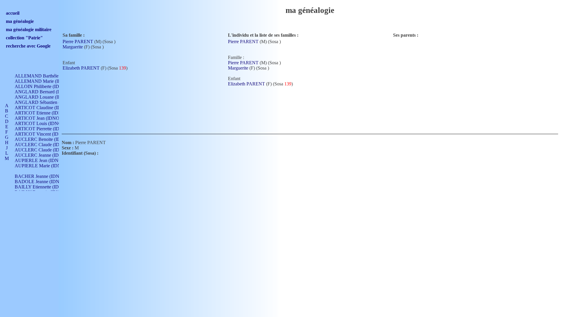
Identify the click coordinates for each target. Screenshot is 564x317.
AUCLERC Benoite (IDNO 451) (46, 139)
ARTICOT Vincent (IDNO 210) (45, 133)
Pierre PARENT (78, 41)
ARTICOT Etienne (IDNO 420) (45, 112)
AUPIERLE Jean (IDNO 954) (43, 160)
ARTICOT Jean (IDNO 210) (42, 118)
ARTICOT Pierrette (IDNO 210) (45, 128)
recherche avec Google (28, 45)
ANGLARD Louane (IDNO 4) (44, 97)
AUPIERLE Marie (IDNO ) (41, 165)
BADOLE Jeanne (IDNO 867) (44, 181)
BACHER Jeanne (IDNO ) (40, 176)
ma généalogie (20, 21)
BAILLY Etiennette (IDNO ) (41, 186)
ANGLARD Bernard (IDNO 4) (44, 91)
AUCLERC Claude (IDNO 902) (45, 144)
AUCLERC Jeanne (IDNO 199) (45, 155)
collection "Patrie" (24, 37)
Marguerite (73, 46)
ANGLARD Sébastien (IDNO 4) (46, 102)
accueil (12, 13)
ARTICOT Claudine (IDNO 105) (46, 107)
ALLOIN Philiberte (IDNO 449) (45, 86)
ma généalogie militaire (28, 29)
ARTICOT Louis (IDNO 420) (43, 123)
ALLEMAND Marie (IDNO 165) (46, 81)
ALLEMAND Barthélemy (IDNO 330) (52, 75)
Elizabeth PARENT (81, 67)
